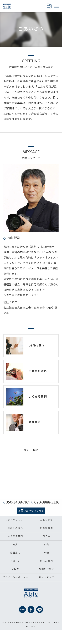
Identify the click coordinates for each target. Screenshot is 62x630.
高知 (26, 450)
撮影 (35, 450)
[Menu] (57, 6)
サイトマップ (46, 577)
